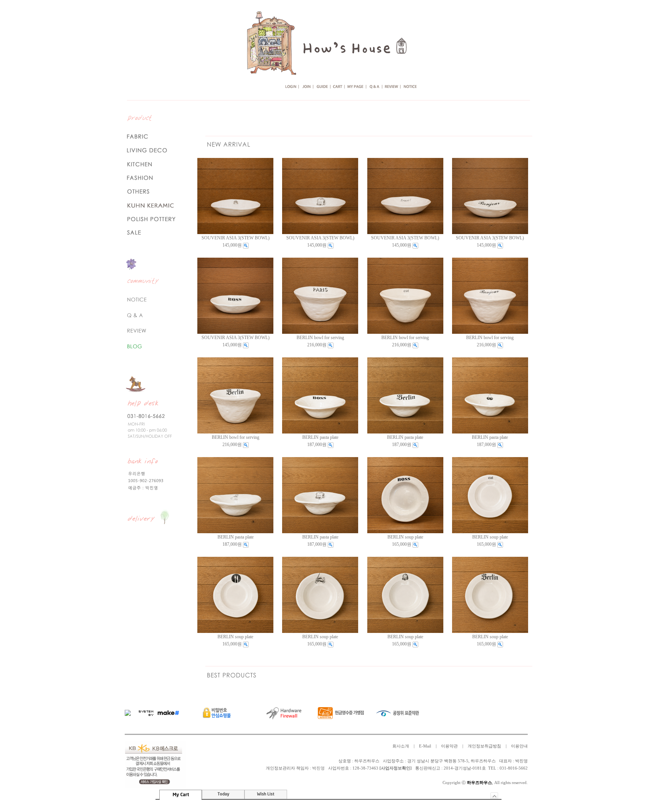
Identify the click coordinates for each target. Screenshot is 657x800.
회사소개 (400, 746)
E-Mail (425, 746)
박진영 (318, 768)
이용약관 (449, 746)
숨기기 (494, 795)
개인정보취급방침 (484, 746)
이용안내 (519, 746)
